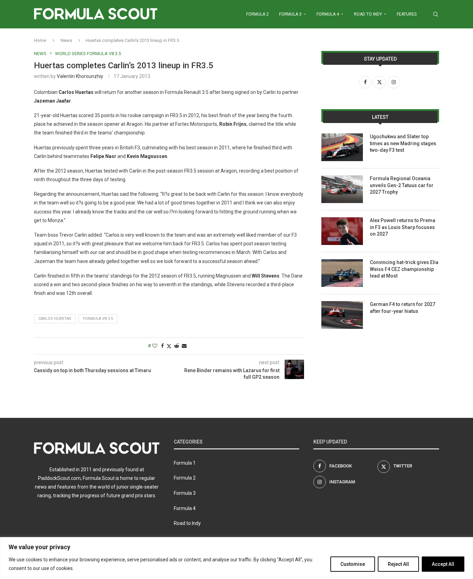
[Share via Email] (184, 346)
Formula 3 (290, 14)
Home (40, 40)
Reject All (398, 564)
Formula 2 (257, 14)
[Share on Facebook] (162, 346)
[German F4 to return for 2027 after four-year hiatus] (342, 315)
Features (407, 14)
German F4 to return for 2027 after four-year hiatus (402, 307)
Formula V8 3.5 (98, 318)
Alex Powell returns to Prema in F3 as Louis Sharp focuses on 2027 (402, 227)
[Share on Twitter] (169, 346)
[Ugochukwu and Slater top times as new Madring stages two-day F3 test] (342, 147)
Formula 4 (327, 14)
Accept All (443, 564)
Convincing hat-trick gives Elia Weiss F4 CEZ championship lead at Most (404, 269)
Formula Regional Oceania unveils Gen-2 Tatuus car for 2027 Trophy (402, 185)
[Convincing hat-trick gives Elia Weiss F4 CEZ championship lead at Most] (342, 273)
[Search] (435, 14)
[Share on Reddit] (176, 346)
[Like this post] (154, 346)
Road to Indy (368, 14)
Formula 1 (185, 463)
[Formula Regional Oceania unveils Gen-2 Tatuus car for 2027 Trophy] (342, 189)
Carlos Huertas (54, 318)
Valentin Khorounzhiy (80, 76)
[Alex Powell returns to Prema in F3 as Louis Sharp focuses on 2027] (342, 231)
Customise (352, 564)
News (66, 40)
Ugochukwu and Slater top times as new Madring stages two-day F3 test (403, 143)
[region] (236, 558)
